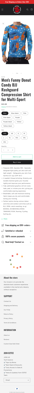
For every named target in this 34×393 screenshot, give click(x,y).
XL (10, 138)
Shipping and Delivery (11, 305)
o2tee (14, 392)
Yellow (19, 122)
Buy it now (17, 162)
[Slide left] (13, 73)
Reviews (6, 339)
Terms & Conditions (10, 323)
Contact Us (7, 301)
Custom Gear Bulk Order (12, 344)
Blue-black (15, 113)
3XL (24, 138)
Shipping (3, 106)
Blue (4, 113)
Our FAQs (7, 310)
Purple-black (7, 122)
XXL (17, 138)
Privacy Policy (8, 318)
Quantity (4, 146)
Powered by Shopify (20, 392)
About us (7, 335)
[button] (2, 9)
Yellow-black (7, 126)
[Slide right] (21, 73)
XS (12, 133)
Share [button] (5, 219)
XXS (4, 133)
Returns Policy (8, 314)
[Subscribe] (28, 380)
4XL (4, 142)
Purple (17, 117)
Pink (24, 113)
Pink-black (6, 117)
